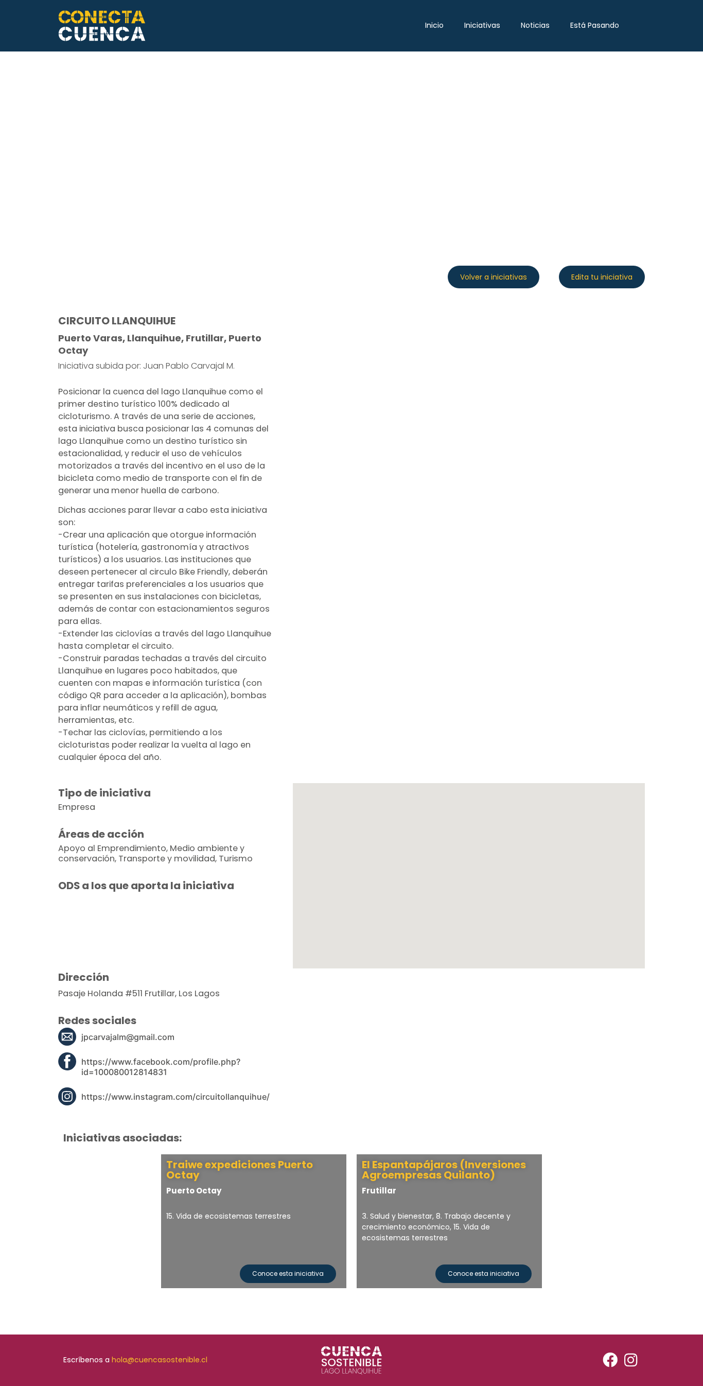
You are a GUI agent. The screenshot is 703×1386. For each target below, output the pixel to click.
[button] (493, 277)
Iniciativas (482, 25)
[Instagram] (631, 1360)
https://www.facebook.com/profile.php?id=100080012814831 (160, 1066)
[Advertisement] (351, 129)
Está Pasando (594, 25)
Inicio (434, 25)
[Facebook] (610, 1360)
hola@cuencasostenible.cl (159, 1360)
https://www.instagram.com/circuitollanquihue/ (175, 1097)
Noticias (535, 25)
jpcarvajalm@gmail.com (127, 1037)
